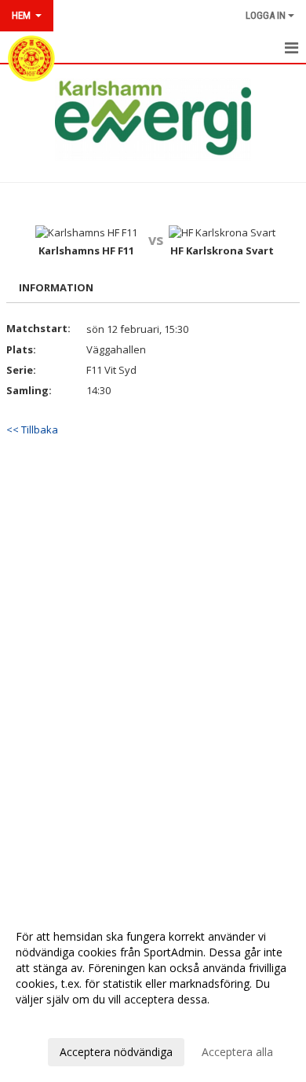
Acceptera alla (237, 1051)
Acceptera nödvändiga (116, 1051)
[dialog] (153, 993)
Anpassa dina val (58, 1020)
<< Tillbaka (32, 429)
